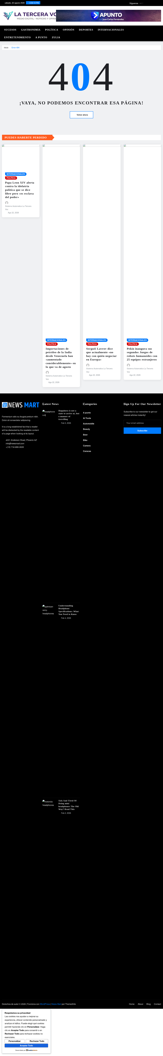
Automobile (88, 423)
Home (131, 1004)
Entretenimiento (17, 37)
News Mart (56, 1004)
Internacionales (111, 29)
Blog (148, 1004)
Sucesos (10, 29)
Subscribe (142, 430)
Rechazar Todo (37, 1041)
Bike (85, 440)
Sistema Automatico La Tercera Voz (18, 208)
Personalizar (15, 1041)
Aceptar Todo (26, 1045)
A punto (41, 37)
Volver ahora (82, 114)
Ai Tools (87, 418)
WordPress (45, 1004)
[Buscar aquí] (160, 29)
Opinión (68, 29)
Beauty (86, 429)
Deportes (86, 29)
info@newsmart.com (15, 443)
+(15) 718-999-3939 (15, 447)
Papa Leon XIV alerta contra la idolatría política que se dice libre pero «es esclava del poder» (19, 190)
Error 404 (15, 47)
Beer (85, 434)
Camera (87, 445)
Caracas (87, 451)
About (140, 1004)
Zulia (56, 37)
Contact (157, 1004)
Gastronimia (30, 29)
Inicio (6, 47)
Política (51, 29)
